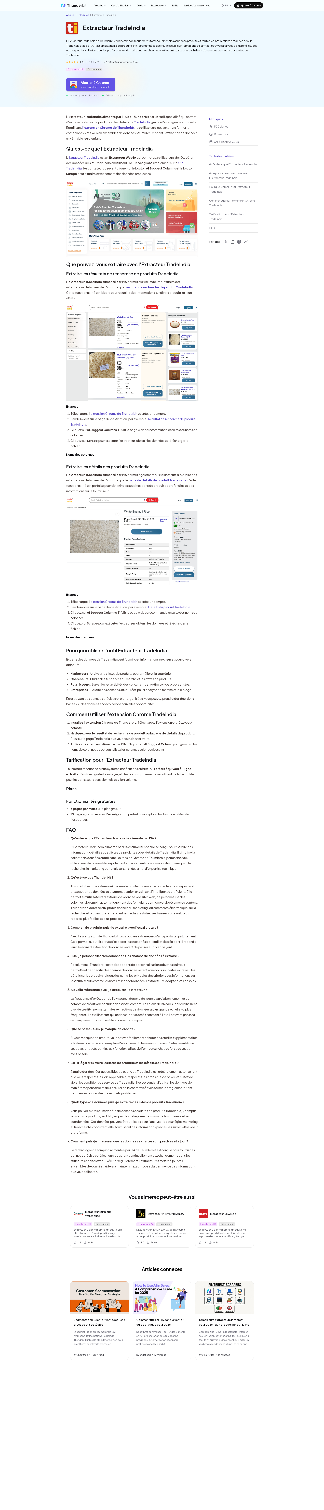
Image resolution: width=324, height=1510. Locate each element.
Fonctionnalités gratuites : (92, 801)
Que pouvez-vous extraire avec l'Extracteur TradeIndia (128, 264)
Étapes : (72, 406)
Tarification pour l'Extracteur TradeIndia (111, 760)
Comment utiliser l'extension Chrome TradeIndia (121, 714)
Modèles (84, 15)
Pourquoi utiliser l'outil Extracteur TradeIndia (116, 650)
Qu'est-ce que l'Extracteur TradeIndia (109, 149)
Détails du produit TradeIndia (169, 607)
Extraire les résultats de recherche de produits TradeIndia (122, 273)
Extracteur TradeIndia (84, 157)
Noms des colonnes (80, 454)
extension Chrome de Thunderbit (114, 413)
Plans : (72, 788)
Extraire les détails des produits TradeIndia (108, 466)
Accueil (70, 15)
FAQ (71, 830)
